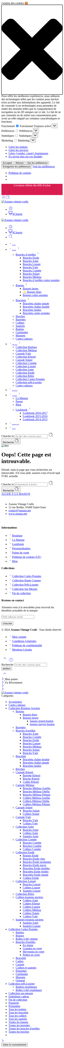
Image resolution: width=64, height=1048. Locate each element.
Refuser (20, 163)
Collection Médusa (26, 350)
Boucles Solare (31, 273)
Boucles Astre (30, 260)
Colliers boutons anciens (29, 897)
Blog (18, 404)
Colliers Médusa (32, 910)
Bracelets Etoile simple (35, 874)
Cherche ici (8, 436)
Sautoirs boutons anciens (29, 919)
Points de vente (15, 424)
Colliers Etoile (31, 877)
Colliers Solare (31, 813)
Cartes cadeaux (24, 338)
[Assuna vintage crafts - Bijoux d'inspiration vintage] (14, 201)
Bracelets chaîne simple (36, 303)
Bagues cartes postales (35, 295)
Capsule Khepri (24, 772)
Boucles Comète (32, 270)
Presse (19, 401)
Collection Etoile (25, 372)
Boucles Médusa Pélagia (36, 794)
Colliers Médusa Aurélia (36, 797)
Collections (14, 344)
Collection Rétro (25, 375)
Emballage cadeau (19, 996)
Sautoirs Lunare (32, 890)
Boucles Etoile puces (34, 865)
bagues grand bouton (41, 721)
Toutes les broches (19, 1031)
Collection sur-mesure (21, 993)
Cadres (19, 961)
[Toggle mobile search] (8, 198)
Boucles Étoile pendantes (37, 861)
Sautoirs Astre (30, 836)
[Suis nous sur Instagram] (8, 520)
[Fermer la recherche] (4, 675)
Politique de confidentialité (27, 645)
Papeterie (14, 1002)
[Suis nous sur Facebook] (2, 520)
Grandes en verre (32, 948)
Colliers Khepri (31, 903)
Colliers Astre (30, 833)
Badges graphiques (26, 986)
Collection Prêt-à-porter (25, 584)
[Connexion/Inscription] (11, 209)
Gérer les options (18, 146)
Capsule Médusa (25, 785)
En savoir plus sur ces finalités (25, 156)
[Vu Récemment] (11, 661)
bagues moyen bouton (42, 724)
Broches (20, 316)
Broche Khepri (31, 778)
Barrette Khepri (31, 775)
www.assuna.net (18, 513)
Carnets (20, 964)
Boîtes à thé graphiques (29, 990)
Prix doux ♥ (14, 390)
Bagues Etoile (30, 855)
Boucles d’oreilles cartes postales (41, 280)
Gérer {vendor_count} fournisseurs (28, 153)
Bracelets (21, 300)
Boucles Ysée (30, 267)
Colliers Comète (32, 849)
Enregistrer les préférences (17, 166)
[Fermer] (3, 679)
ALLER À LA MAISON (15, 493)
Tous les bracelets (18, 1012)
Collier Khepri (31, 781)
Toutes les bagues (18, 1022)
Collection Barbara (26, 347)
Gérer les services (18, 150)
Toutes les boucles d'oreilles (24, 1028)
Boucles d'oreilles (25, 730)
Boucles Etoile (31, 257)
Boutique (14, 250)
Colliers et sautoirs (26, 967)
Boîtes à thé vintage (27, 938)
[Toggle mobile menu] (3, 198)
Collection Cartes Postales (30, 379)
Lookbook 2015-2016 (35, 416)
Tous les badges (17, 1009)
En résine (28, 945)
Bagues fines (30, 714)
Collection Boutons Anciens (24, 708)
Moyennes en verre (33, 951)
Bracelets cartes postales (36, 313)
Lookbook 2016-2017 (35, 412)
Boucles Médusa (32, 277)
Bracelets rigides (32, 309)
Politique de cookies (20, 172)
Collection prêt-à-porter (29, 382)
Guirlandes (22, 332)
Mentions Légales (22, 649)
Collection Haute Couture (26, 580)
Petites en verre (31, 954)
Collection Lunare (26, 366)
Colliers (20, 322)
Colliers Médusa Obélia (36, 801)
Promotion (14, 1006)
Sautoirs (20, 325)
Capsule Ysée (23, 353)
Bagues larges (30, 288)
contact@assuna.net (20, 510)
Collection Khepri (26, 356)
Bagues (20, 285)
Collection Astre (25, 369)
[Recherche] (10, 237)
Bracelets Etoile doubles (36, 868)
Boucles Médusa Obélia (36, 791)
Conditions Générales (24, 641)
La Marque (14, 395)
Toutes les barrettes (19, 1025)
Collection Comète (26, 363)
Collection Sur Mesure (24, 588)
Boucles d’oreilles (26, 254)
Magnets (20, 335)
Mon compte (19, 636)
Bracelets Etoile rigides (36, 871)
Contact (14, 428)
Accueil (14, 244)
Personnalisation (21, 548)
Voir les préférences (37, 163)
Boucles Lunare (32, 264)
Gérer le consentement (14, 1044)
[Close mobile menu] (2, 689)
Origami (20, 980)
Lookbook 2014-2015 (35, 419)
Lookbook (21, 409)
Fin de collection (21, 593)
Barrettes (21, 319)
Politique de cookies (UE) (26, 556)
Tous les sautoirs (18, 1018)
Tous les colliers (17, 1015)
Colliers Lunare (31, 887)
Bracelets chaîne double (36, 306)
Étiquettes (21, 970)
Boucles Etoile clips (34, 858)
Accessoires (15, 701)
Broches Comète (32, 845)
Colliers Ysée (30, 823)
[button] (32, 49)
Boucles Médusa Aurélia (36, 788)
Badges (20, 329)
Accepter (7, 163)
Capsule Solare (24, 359)
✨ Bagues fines (32, 291)
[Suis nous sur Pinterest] (5, 520)
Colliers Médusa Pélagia (36, 804)
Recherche (9, 442)
